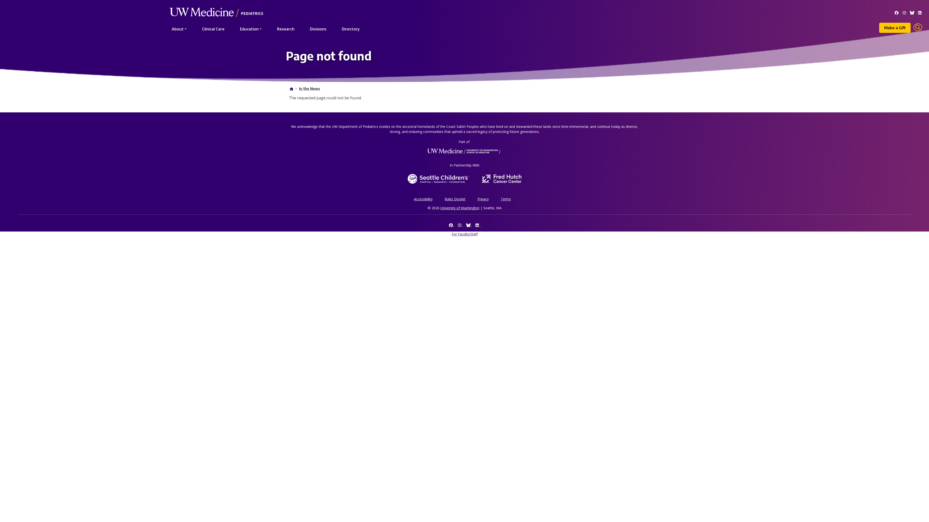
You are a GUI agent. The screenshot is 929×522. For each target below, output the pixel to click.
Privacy (483, 199)
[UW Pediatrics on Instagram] (904, 12)
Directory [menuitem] (351, 29)
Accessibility (423, 199)
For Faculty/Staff (465, 234)
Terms (506, 199)
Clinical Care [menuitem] (213, 29)
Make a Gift (895, 27)
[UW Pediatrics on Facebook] (896, 12)
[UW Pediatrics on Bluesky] (912, 12)
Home (291, 89)
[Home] (216, 5)
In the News (309, 89)
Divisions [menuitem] (318, 29)
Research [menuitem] (285, 29)
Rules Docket (455, 199)
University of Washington (459, 208)
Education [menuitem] (249, 29)
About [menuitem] (178, 29)
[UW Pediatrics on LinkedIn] (919, 12)
